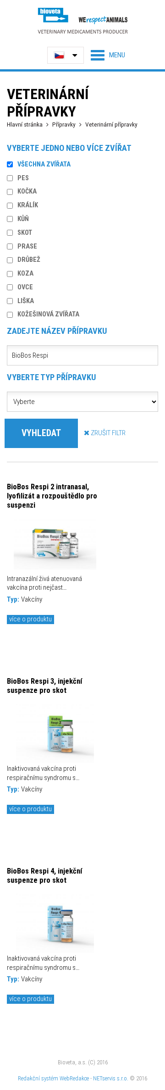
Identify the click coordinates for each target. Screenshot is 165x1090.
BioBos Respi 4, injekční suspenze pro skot (44, 875)
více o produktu (30, 619)
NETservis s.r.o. (110, 1078)
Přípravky (64, 124)
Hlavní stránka (25, 124)
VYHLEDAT (41, 433)
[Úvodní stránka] (82, 20)
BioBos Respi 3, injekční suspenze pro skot (44, 685)
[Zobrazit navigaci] (108, 55)
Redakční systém (38, 1078)
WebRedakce (74, 1078)
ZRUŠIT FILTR (107, 433)
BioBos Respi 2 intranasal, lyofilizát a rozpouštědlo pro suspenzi (52, 495)
